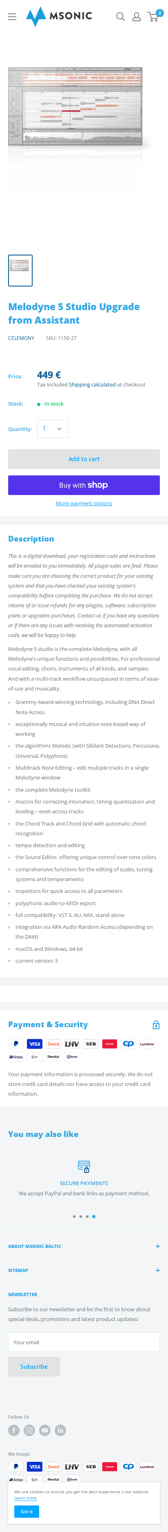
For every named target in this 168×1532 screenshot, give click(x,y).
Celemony (21, 338)
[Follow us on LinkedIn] (60, 1430)
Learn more (25, 1498)
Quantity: (20, 429)
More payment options (84, 503)
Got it (27, 1511)
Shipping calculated (92, 384)
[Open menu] (12, 16)
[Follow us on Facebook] (14, 1430)
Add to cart (84, 459)
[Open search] (120, 16)
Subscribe (34, 1366)
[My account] (137, 16)
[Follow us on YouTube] (45, 1430)
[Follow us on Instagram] (29, 1430)
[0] (153, 17)
